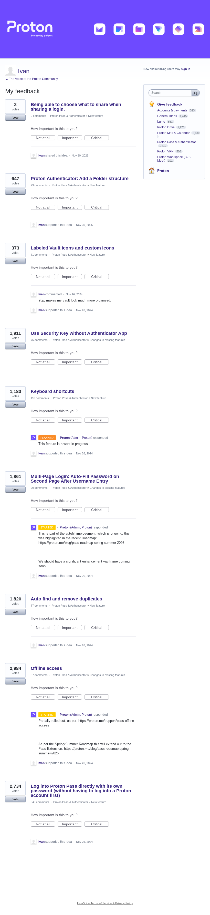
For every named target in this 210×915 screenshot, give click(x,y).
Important (72, 138)
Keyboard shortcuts (52, 391)
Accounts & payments (172, 110)
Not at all (45, 138)
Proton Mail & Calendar (174, 133)
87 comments (39, 675)
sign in (185, 68)
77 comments (39, 605)
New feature (95, 115)
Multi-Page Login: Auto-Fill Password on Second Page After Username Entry (75, 479)
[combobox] (171, 93)
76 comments (39, 339)
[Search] (196, 92)
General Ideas (167, 116)
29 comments (39, 185)
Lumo (161, 121)
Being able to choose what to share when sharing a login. (76, 107)
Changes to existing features (107, 339)
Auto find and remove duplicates (66, 598)
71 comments (39, 254)
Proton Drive (166, 127)
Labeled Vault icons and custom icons (72, 248)
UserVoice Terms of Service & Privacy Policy (105, 903)
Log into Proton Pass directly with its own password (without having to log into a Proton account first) (81, 791)
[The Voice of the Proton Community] (105, 29)
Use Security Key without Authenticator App (79, 333)
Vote (15, 117)
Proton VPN (165, 151)
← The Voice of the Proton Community (31, 79)
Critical (100, 138)
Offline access (46, 668)
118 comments (40, 398)
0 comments (38, 115)
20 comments (39, 487)
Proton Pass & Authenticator (67, 115)
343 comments (40, 802)
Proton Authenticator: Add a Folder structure (80, 178)
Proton (163, 171)
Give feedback (169, 104)
